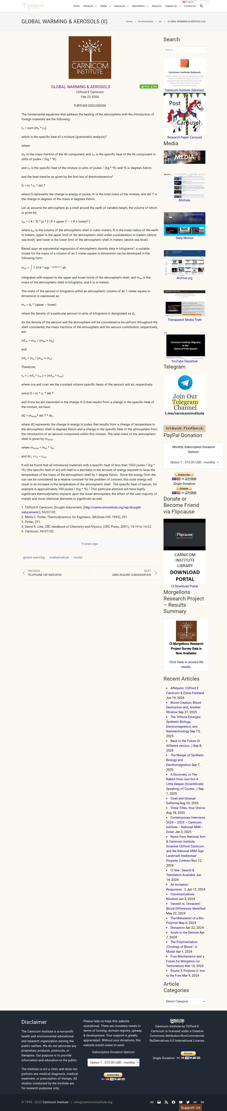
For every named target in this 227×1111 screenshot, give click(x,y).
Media (104, 6)
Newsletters (138, 6)
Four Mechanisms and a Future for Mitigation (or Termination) (185, 961)
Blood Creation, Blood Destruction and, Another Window (183, 707)
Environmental (145, 21)
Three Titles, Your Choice (187, 808)
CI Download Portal (184, 586)
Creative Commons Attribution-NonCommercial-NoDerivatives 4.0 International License (177, 1036)
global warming (34, 557)
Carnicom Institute (55, 1102)
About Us (156, 6)
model (77, 557)
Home (76, 6)
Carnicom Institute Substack (184, 90)
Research (88, 6)
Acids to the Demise (184, 932)
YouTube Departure (184, 361)
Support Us (171, 6)
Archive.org (184, 278)
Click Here (176, 662)
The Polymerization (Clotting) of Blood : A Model (181, 946)
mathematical (59, 557)
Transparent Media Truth (185, 320)
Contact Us (190, 6)
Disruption (177, 928)
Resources (119, 6)
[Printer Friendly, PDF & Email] (149, 86)
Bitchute (184, 200)
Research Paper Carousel (184, 137)
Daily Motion (184, 238)
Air (160, 21)
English (189, 2)
